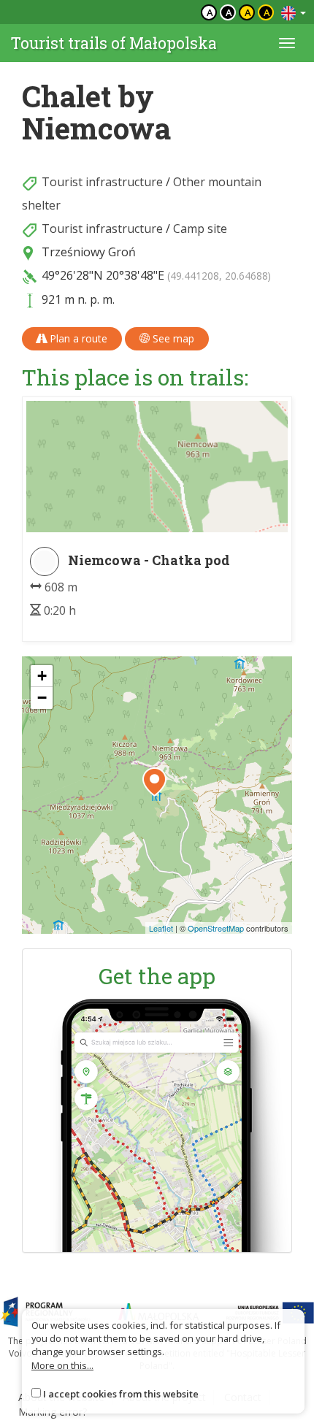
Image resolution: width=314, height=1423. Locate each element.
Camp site (200, 228)
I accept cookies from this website (121, 1393)
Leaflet (161, 928)
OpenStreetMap (216, 928)
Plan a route (77, 338)
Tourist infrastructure (102, 182)
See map (172, 338)
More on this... (62, 1365)
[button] (154, 782)
